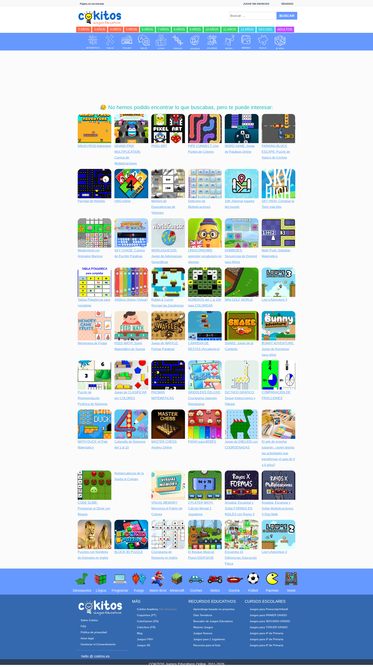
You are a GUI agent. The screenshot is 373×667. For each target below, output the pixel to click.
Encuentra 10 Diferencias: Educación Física (241, 557)
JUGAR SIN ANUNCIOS (256, 4)
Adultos (284, 29)
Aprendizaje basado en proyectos (213, 609)
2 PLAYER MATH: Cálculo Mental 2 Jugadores (200, 508)
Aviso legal (87, 638)
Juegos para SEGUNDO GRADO (270, 621)
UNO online (122, 201)
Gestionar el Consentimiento (98, 644)
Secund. (265, 29)
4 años (115, 29)
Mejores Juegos (203, 627)
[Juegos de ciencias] (178, 42)
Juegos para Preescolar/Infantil (269, 609)
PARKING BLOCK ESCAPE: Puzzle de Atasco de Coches (276, 151)
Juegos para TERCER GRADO (269, 627)
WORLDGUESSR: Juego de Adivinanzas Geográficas (166, 256)
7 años (163, 29)
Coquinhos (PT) (146, 615)
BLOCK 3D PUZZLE (128, 552)
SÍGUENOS (287, 4)
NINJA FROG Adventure (94, 146)
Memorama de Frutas (92, 343)
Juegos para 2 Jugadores (209, 639)
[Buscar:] (252, 16)
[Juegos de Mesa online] (280, 42)
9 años (195, 29)
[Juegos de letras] (161, 42)
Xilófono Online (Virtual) (130, 299)
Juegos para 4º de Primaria (266, 633)
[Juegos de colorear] (212, 42)
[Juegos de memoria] (246, 42)
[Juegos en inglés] (144, 42)
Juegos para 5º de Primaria (266, 639)
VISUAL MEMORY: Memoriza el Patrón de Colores (166, 508)
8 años (179, 29)
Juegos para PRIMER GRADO (268, 615)
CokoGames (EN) (148, 621)
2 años (83, 29)
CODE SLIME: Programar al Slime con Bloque (94, 508)
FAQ (83, 626)
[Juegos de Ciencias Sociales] (195, 42)
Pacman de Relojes (91, 201)
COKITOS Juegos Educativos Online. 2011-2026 (186, 664)
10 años (212, 29)
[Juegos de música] (229, 42)
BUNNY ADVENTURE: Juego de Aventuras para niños (278, 349)
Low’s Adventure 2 (274, 552)
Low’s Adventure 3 (274, 299)
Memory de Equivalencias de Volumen (163, 206)
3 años (99, 29)
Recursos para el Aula (206, 645)
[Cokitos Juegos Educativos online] (101, 17)
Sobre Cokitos (89, 620)
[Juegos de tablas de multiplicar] (110, 42)
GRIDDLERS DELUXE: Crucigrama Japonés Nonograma (204, 398)
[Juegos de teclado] (127, 42)
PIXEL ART (159, 146)
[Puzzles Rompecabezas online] (263, 42)
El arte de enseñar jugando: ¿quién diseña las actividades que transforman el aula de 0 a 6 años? (278, 453)
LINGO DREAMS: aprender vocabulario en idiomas (205, 256)
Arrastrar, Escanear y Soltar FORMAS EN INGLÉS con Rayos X (240, 508)
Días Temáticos (202, 615)
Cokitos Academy (147, 609)
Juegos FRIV (145, 639)
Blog (139, 633)
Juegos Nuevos (202, 633)
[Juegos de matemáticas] (93, 42)
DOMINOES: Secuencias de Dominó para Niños (241, 256)
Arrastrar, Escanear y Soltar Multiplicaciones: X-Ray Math (278, 508)
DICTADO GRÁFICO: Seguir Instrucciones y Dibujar (240, 398)
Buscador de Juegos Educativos (213, 621)
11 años (229, 29)
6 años (147, 29)
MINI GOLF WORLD (239, 299)
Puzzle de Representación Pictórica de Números (92, 398)
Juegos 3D (143, 645)
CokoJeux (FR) (146, 627)
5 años (131, 29)
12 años (247, 29)
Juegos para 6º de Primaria (266, 645)
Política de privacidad (94, 632)
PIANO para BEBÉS (202, 441)
